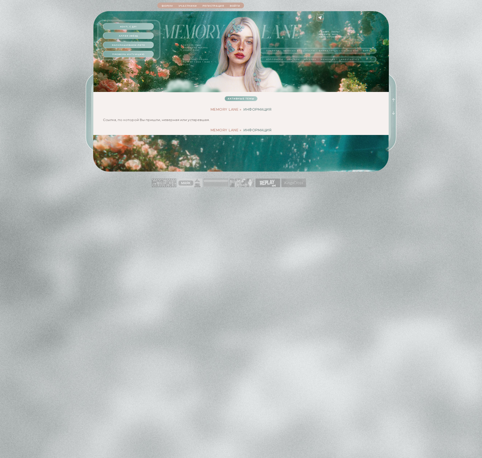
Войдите (325, 34)
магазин (310, 59)
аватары (293, 59)
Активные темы (241, 98)
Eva (198, 62)
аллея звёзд (128, 35)
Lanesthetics (349, 59)
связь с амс (350, 50)
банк (366, 50)
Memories (327, 59)
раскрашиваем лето (128, 45)
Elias (187, 64)
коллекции (274, 59)
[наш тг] (320, 18)
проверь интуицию (128, 54)
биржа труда (328, 50)
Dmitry (188, 62)
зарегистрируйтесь (332, 36)
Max (207, 62)
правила (272, 50)
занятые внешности (299, 50)
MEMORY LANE (225, 109)
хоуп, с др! (128, 26)
